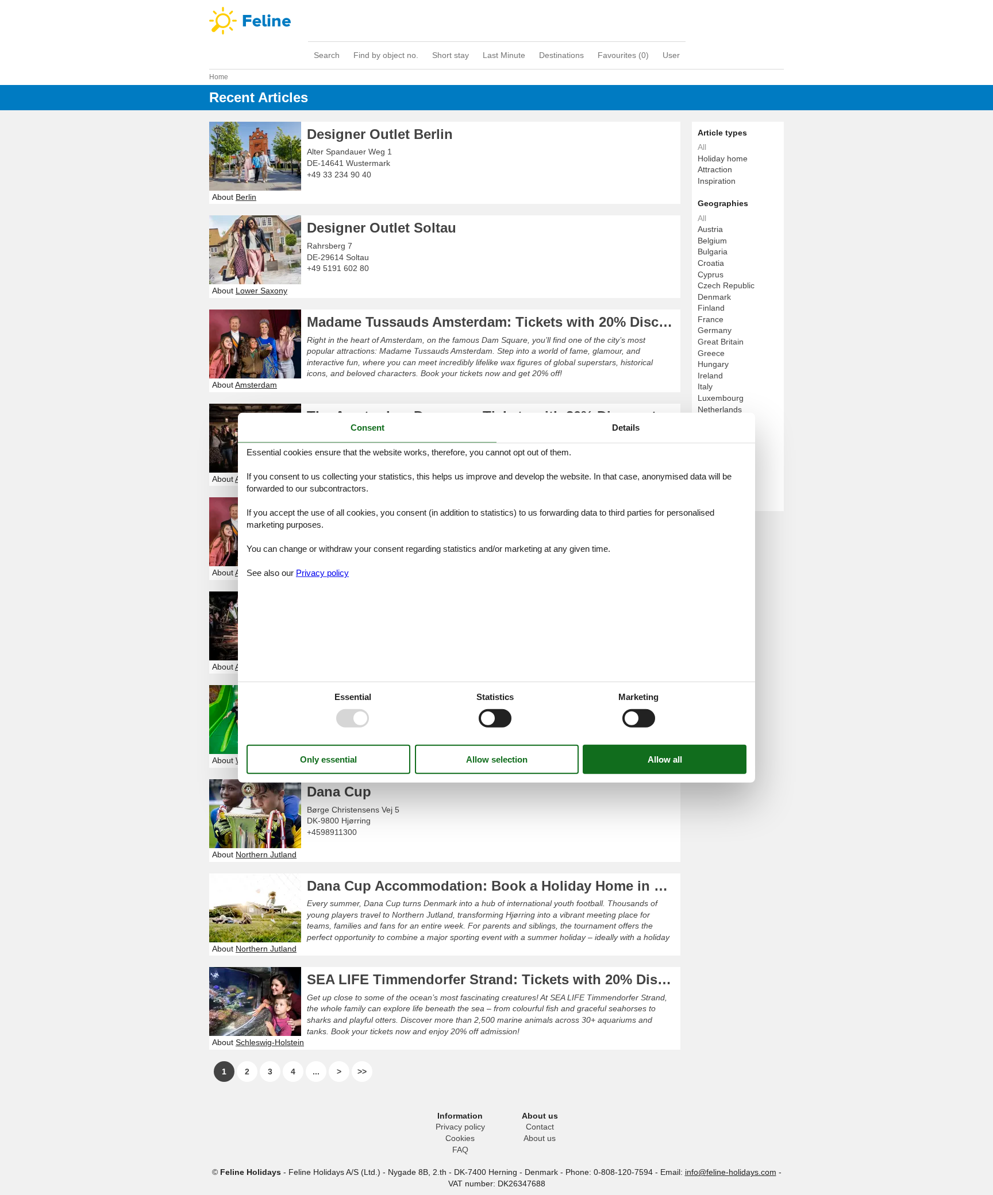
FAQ (460, 1149)
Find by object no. (385, 55)
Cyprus (710, 274)
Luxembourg (721, 398)
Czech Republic (726, 285)
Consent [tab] (367, 427)
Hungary (713, 364)
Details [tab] (626, 427)
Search (327, 55)
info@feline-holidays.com (730, 1172)
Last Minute (504, 55)
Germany (715, 330)
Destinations (561, 55)
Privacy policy (460, 1126)
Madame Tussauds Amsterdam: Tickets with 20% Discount (493, 322)
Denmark (714, 296)
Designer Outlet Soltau (381, 227)
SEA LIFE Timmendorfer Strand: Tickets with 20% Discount (493, 979)
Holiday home (723, 158)
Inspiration (717, 180)
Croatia (711, 263)
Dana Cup (339, 791)
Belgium (712, 240)
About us (540, 1138)
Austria (710, 229)
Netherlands (720, 409)
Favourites (623, 55)
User (671, 55)
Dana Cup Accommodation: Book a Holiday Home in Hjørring (493, 886)
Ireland (710, 375)
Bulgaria (713, 251)
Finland (711, 307)
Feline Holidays (496, 20)
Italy (705, 386)
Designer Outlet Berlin (380, 134)
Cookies (460, 1138)
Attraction (715, 169)
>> (362, 1071)
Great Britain (721, 341)
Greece (711, 353)
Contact (540, 1126)
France (710, 319)
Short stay (450, 55)
